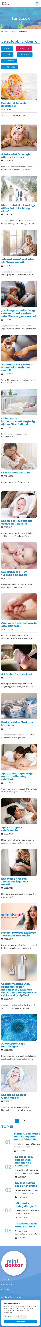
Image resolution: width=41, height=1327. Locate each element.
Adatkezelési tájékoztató (11, 1297)
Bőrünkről (24, 55)
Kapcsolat (5, 1290)
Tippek (7, 55)
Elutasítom (21, 1317)
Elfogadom (20, 1321)
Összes (7, 48)
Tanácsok (5, 1279)
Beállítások (9, 1317)
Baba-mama (24, 48)
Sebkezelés (9, 61)
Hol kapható (6, 1284)
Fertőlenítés (9, 67)
